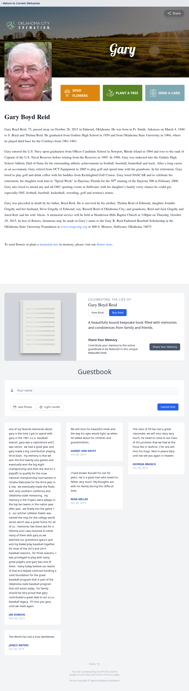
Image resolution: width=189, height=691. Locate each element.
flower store (104, 244)
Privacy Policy (84, 674)
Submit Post (168, 407)
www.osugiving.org (74, 226)
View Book (97, 312)
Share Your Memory (165, 347)
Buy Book (117, 312)
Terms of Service (104, 674)
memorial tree (49, 244)
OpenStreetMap (98, 680)
